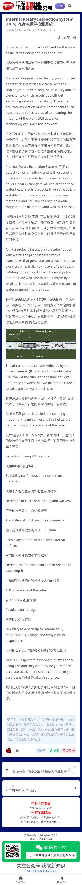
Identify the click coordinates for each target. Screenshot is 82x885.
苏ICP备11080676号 (41, 839)
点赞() (70, 750)
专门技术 (31, 29)
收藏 (56, 750)
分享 (42, 750)
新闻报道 (42, 29)
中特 (16, 751)
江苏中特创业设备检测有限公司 (41, 835)
